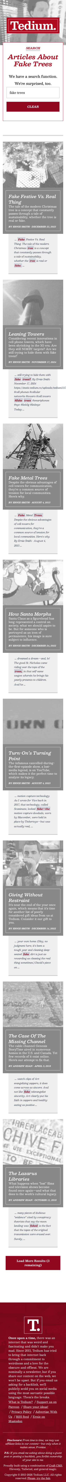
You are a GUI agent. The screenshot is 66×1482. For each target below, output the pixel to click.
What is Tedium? (20, 1401)
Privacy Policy (21, 1411)
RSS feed (22, 1416)
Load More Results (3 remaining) (33, 1262)
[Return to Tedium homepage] (33, 25)
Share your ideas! (35, 1406)
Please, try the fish (38, 1478)
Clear (33, 106)
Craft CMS (55, 1465)
